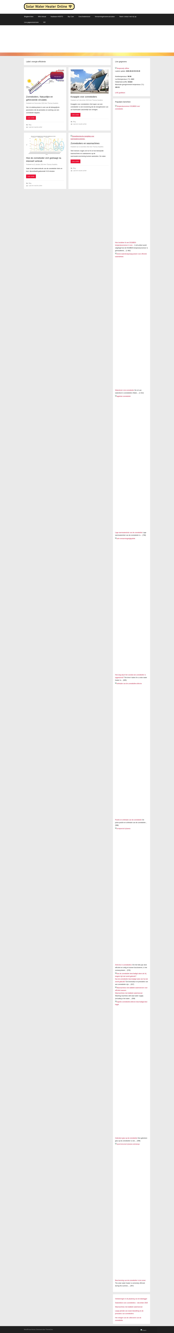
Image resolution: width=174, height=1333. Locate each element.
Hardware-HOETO (57, 16)
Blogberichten (28, 16)
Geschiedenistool (84, 16)
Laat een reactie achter (35, 127)
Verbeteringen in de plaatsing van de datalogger (131, 1299)
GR (44, 22)
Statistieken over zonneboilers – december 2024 (131, 1303)
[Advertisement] (87, 39)
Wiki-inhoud (42, 16)
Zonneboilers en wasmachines (85, 143)
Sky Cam (71, 16)
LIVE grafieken (120, 93)
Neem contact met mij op (127, 16)
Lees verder (31, 118)
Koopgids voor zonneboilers (84, 96)
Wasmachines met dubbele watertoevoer (129, 1307)
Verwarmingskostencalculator (105, 16)
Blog (30, 124)
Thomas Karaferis (53, 103)
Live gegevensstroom (31, 22)
